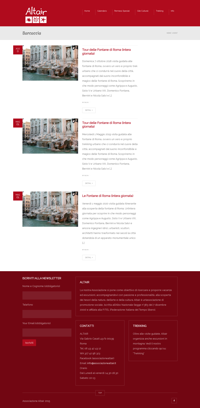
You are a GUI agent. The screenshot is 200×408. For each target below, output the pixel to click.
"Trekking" (138, 353)
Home (87, 11)
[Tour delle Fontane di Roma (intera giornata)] (50, 63)
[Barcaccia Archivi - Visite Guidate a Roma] (36, 15)
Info (172, 11)
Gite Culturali (142, 11)
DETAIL (88, 110)
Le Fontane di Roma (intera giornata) (107, 196)
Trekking (159, 11)
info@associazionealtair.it (101, 363)
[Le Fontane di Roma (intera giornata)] (50, 209)
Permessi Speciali (122, 11)
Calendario (102, 11)
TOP (100, 393)
